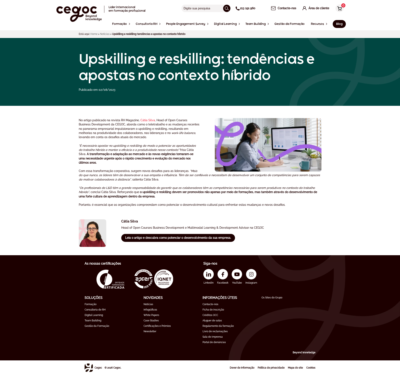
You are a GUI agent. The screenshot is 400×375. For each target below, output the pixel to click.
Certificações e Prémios (157, 325)
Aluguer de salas (212, 320)
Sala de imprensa (212, 336)
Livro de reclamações (215, 331)
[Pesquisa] (226, 8)
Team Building (93, 320)
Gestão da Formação (97, 325)
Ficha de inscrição (213, 309)
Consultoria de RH (95, 309)
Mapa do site (295, 367)
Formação (90, 304)
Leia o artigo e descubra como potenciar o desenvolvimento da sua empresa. (178, 237)
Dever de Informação (242, 367)
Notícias (105, 34)
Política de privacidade (271, 367)
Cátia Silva (147, 120)
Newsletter (150, 331)
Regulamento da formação (218, 325)
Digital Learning (94, 315)
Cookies (310, 367)
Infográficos (150, 309)
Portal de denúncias (214, 342)
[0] (338, 8)
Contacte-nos (210, 304)
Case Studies (151, 320)
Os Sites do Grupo (271, 297)
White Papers (151, 315)
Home (94, 34)
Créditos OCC (210, 315)
